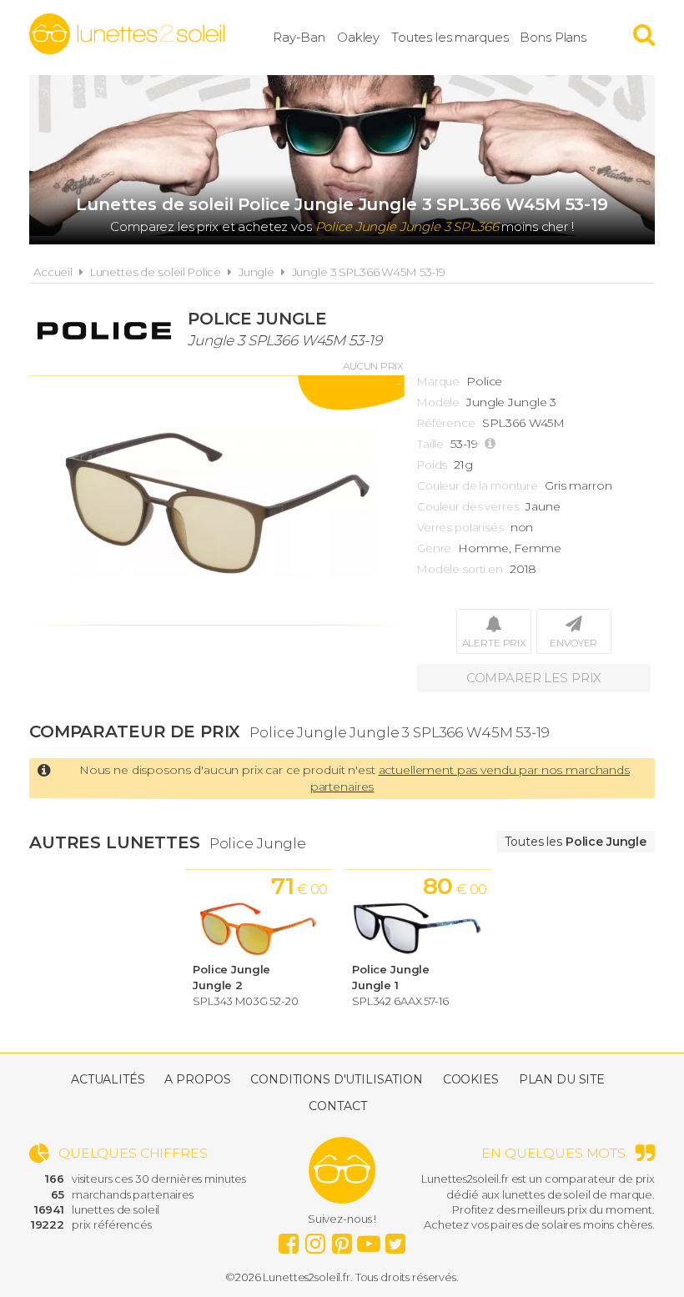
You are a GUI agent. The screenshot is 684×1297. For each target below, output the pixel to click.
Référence (446, 423)
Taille (430, 443)
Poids (432, 464)
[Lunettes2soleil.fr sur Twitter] (395, 1239)
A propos (197, 1079)
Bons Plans (553, 37)
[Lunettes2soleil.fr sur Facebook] (288, 1239)
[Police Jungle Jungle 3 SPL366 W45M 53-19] (217, 500)
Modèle (438, 402)
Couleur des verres (468, 506)
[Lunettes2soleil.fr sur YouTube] (368, 1239)
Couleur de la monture (477, 485)
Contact (337, 1106)
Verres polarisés (460, 527)
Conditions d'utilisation (336, 1079)
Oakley (358, 37)
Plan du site (562, 1079)
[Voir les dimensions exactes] (492, 444)
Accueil (53, 272)
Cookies (471, 1079)
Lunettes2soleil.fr (126, 34)
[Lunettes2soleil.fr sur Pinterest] (342, 1239)
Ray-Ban (299, 37)
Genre (434, 548)
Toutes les (575, 841)
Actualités (108, 1079)
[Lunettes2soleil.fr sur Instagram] (315, 1239)
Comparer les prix (534, 678)
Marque (438, 381)
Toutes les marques (449, 37)
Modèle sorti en (460, 569)
